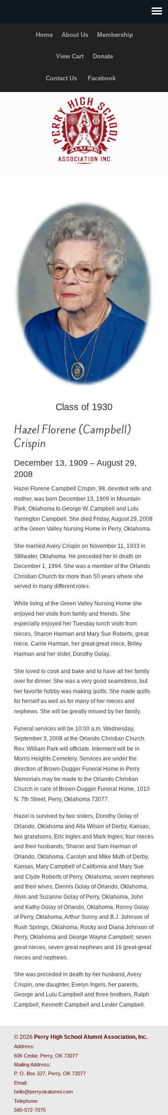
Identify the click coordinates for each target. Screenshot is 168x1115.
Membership (115, 34)
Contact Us (61, 78)
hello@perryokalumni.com (43, 1091)
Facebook (102, 78)
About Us (75, 34)
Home (44, 34)
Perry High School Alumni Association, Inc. (84, 130)
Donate (103, 56)
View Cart (70, 56)
